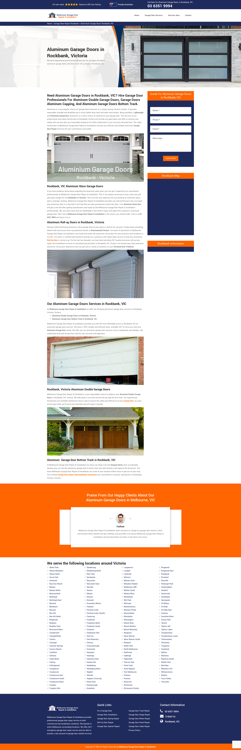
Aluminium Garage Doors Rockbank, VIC (97, 23)
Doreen (90, 590)
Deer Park (91, 574)
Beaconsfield (54, 593)
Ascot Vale (53, 577)
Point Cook (128, 665)
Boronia (52, 610)
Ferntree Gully (92, 610)
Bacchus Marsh (55, 584)
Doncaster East (93, 584)
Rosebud (164, 577)
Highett (90, 672)
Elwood (90, 597)
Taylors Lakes (166, 629)
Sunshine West (167, 616)
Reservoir (128, 682)
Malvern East (129, 580)
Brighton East (55, 626)
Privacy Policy (134, 730)
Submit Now (171, 158)
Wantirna (165, 655)
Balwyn (52, 587)
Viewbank (165, 649)
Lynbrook (127, 574)
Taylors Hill (165, 626)
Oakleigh (127, 655)
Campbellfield (55, 636)
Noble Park (128, 646)
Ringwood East (167, 570)
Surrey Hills (166, 619)
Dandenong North (94, 570)
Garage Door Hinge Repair (139, 714)
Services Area (173, 15)
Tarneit (164, 623)
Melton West (129, 593)
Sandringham (166, 587)
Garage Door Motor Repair (139, 718)
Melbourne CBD (130, 587)
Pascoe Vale (129, 662)
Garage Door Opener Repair (108, 726)
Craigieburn (54, 668)
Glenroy (90, 642)
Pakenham (128, 659)
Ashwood (53, 580)
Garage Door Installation (107, 714)
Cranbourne (54, 672)
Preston (127, 678)
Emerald (90, 600)
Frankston (91, 619)
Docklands (91, 577)
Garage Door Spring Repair (108, 718)
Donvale (90, 587)
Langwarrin (128, 567)
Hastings (90, 655)
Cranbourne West (56, 682)
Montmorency (129, 606)
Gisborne (90, 629)
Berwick (52, 603)
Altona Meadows (56, 570)
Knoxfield (90, 688)
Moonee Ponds (130, 610)
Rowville (164, 580)
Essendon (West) (94, 603)
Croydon (52, 685)
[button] (113, 518)
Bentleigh (53, 597)
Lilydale (127, 570)
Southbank (165, 597)
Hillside (90, 675)
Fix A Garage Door (104, 711)
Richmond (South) (131, 688)
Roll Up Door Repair (105, 722)
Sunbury (164, 613)
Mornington (128, 619)
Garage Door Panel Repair (139, 722)
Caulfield (53, 652)
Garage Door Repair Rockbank (66, 23)
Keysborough (92, 685)
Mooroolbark (129, 613)
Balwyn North (54, 590)
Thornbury (165, 642)
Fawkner (90, 606)
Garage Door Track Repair (139, 711)
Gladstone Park (93, 633)
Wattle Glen (166, 662)
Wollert (164, 675)
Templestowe (166, 633)
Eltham (90, 593)
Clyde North (54, 659)
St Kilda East (166, 610)
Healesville (91, 662)
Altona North (54, 574)
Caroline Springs (56, 646)
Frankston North (93, 623)
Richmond (128, 685)
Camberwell (54, 633)
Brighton (52, 623)
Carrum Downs (55, 649)
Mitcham (127, 603)
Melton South (129, 590)
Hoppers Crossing (94, 678)
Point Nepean (129, 668)
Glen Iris (90, 636)
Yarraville (165, 682)
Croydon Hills (54, 688)
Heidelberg (91, 665)
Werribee (165, 665)
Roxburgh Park (167, 584)
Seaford (164, 590)
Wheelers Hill (166, 668)
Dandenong (91, 567)
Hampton (90, 652)
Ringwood (165, 567)
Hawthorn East (93, 659)
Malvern (127, 577)
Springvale (165, 600)
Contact (188, 15)
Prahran (127, 675)
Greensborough (93, 646)
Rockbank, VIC (172, 721)
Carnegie (53, 642)
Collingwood (54, 665)
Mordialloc (128, 616)
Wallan (164, 652)
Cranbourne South (56, 678)
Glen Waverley (93, 639)
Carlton (52, 639)
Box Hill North (55, 616)
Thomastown (166, 639)
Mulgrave (128, 633)
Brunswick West (56, 629)
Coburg (52, 662)
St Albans (165, 603)
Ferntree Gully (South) (96, 613)
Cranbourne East (56, 675)
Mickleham (128, 597)
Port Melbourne (130, 672)
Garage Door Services (154, 15)
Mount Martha (130, 626)
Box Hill (52, 613)
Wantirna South (167, 659)
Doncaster (91, 580)
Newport (127, 642)
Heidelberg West (93, 668)
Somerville (165, 593)
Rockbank (165, 574)
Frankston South (93, 626)
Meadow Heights (131, 584)
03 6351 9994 (159, 6)
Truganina (165, 646)
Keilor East (91, 682)
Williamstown (166, 672)
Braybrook (53, 619)
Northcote (128, 652)
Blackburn (53, 606)
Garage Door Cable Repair (139, 726)
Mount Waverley (130, 629)
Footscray (91, 616)
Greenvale (91, 649)
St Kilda (164, 606)
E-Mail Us (170, 716)
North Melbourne (131, 649)
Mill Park (127, 600)
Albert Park (53, 567)
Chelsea (52, 655)
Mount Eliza (129, 623)
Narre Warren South (132, 639)
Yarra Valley (166, 678)
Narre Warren (129, 636)
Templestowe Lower (169, 636)
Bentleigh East (55, 600)
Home (136, 15)
